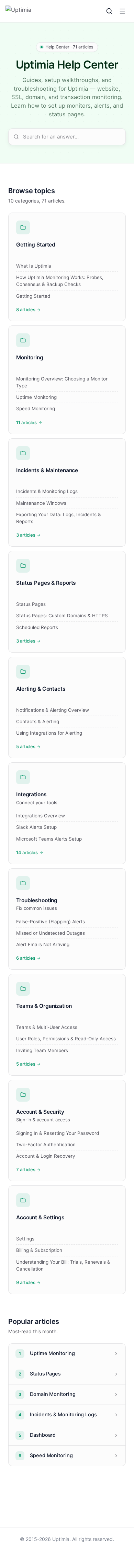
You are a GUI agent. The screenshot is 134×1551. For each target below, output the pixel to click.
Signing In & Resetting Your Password (57, 1133)
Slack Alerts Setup (36, 827)
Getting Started (33, 296)
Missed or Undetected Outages (50, 933)
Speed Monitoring (35, 408)
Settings (25, 1238)
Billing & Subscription (39, 1250)
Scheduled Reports (37, 627)
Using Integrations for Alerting (49, 733)
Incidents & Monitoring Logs (47, 491)
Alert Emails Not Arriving (42, 944)
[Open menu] (122, 11)
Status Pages (31, 604)
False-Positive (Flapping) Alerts (50, 921)
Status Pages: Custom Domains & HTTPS (62, 615)
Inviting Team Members (42, 1050)
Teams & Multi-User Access (46, 1027)
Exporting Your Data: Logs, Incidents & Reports (58, 518)
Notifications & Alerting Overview (52, 710)
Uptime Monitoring (36, 397)
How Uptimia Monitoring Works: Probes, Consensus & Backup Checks (59, 281)
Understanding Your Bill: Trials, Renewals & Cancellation (63, 1265)
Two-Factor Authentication (46, 1144)
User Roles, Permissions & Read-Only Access (66, 1038)
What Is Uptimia (33, 266)
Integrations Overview (40, 815)
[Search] (109, 11)
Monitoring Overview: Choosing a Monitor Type (62, 382)
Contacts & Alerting (37, 721)
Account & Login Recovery (45, 1156)
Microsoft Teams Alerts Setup (49, 839)
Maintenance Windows (41, 503)
